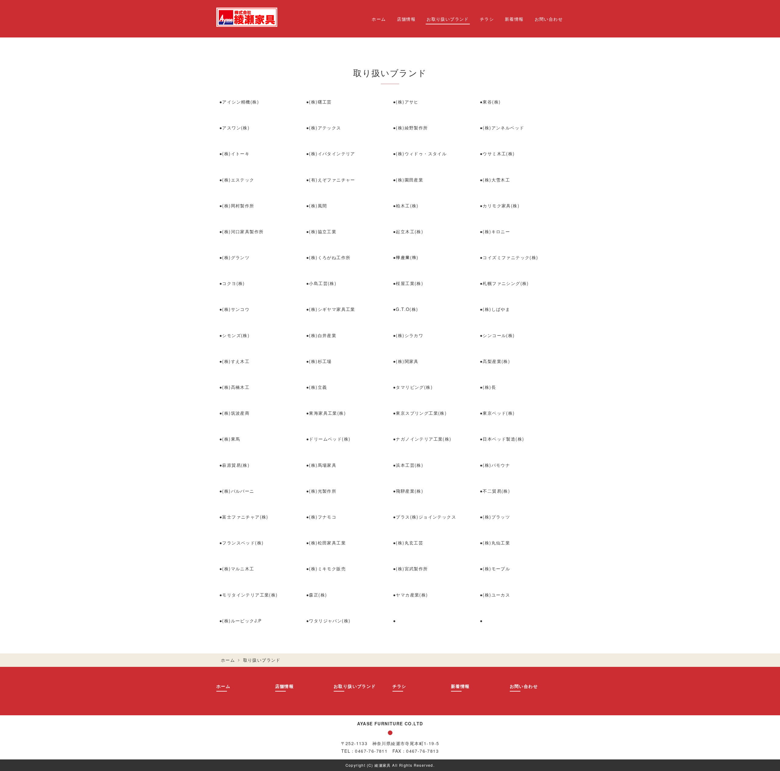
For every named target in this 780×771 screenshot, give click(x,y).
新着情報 (514, 19)
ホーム (379, 19)
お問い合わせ (549, 19)
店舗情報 (406, 19)
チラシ (487, 19)
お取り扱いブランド (448, 19)
